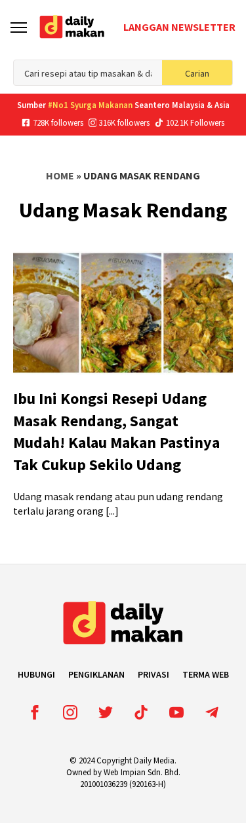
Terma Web (205, 674)
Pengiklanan (96, 674)
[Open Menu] (18, 27)
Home (60, 175)
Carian (197, 73)
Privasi (153, 674)
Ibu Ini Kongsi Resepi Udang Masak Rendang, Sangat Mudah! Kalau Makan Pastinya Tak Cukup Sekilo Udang (116, 431)
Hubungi (36, 674)
